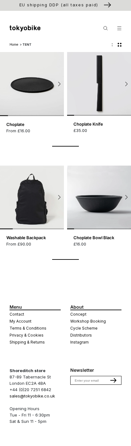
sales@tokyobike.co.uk (32, 395)
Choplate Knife (88, 124)
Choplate (15, 124)
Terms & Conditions (28, 328)
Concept (78, 314)
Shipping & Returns (27, 342)
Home (14, 44)
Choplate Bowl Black (93, 237)
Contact (17, 314)
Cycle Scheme (84, 328)
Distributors (81, 335)
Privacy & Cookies (27, 335)
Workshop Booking (88, 321)
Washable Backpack (26, 237)
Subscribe (113, 380)
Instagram (79, 342)
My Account (20, 321)
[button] (59, 84)
